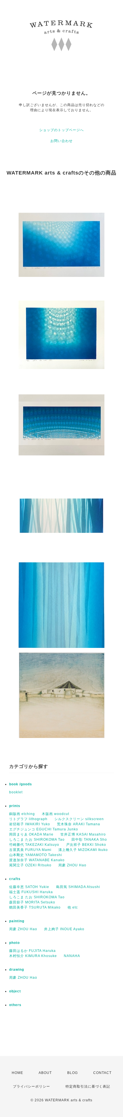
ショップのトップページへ (61, 130)
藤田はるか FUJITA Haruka (32, 951)
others (15, 1005)
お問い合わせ (61, 141)
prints (14, 806)
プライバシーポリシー (31, 1086)
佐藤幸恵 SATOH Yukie (29, 887)
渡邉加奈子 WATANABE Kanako (37, 860)
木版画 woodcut (55, 814)
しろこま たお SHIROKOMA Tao (37, 840)
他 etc (73, 907)
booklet (16, 792)
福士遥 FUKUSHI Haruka (31, 892)
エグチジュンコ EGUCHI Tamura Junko (43, 829)
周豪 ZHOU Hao (72, 865)
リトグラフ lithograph (28, 819)
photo (14, 943)
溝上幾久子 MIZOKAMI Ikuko (83, 850)
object (15, 991)
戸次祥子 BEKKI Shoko (86, 845)
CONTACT (102, 1073)
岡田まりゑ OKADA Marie (31, 834)
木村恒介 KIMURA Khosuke (33, 956)
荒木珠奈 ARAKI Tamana (78, 824)
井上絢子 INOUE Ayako (64, 929)
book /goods (20, 784)
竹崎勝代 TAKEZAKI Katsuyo (34, 845)
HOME (17, 1073)
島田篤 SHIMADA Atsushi (78, 887)
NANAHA (72, 956)
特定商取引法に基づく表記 (88, 1086)
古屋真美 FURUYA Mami (30, 850)
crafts (15, 879)
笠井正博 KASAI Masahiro (83, 834)
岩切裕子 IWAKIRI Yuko (29, 824)
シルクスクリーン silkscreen (79, 819)
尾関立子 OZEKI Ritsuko (30, 865)
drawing (16, 970)
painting (16, 921)
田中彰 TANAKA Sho (89, 840)
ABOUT (45, 1073)
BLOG (72, 1073)
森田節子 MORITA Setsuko (32, 902)
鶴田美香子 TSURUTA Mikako (35, 907)
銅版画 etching (22, 814)
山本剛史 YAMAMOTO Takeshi (35, 855)
